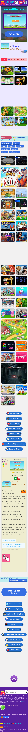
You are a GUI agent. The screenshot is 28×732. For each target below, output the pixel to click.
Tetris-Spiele (14, 434)
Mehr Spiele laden (14, 592)
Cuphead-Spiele (14, 644)
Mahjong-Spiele (14, 428)
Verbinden (5, 149)
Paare (4, 146)
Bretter (4, 152)
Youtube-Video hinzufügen (18, 580)
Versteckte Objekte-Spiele (14, 444)
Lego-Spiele (14, 423)
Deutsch (6, 717)
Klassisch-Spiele (14, 619)
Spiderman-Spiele (14, 624)
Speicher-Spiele (14, 449)
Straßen (14, 149)
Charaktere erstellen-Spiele (14, 634)
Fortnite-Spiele (14, 604)
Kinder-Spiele (14, 418)
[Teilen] (25, 51)
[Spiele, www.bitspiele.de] (10, 2)
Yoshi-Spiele (14, 629)
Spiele (4, 59)
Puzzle (16, 143)
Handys (20, 146)
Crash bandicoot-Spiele (14, 614)
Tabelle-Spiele (15, 439)
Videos (23, 59)
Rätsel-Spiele (14, 413)
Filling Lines (6, 726)
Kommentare (14, 59)
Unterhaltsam (6, 143)
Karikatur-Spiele (14, 639)
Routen (11, 146)
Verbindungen (14, 152)
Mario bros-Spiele (14, 609)
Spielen (14, 34)
